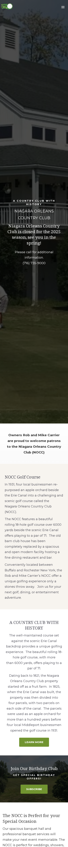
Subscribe (34, 789)
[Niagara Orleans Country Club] (7, 7)
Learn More (34, 742)
